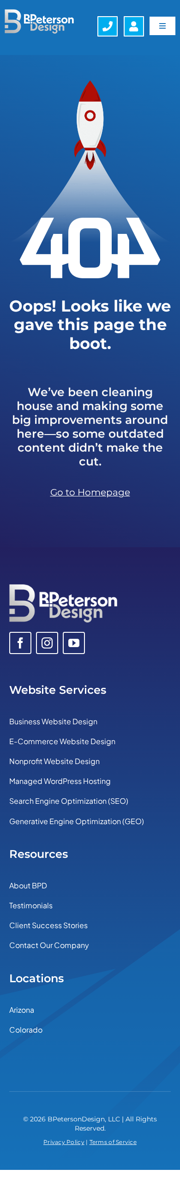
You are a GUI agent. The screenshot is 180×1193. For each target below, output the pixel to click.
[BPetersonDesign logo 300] (63, 588)
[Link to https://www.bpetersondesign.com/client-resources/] (134, 26)
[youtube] (74, 643)
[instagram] (47, 643)
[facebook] (20, 643)
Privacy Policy (63, 1141)
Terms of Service (113, 1141)
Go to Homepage (90, 492)
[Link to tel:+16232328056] (107, 26)
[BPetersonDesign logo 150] (39, 13)
